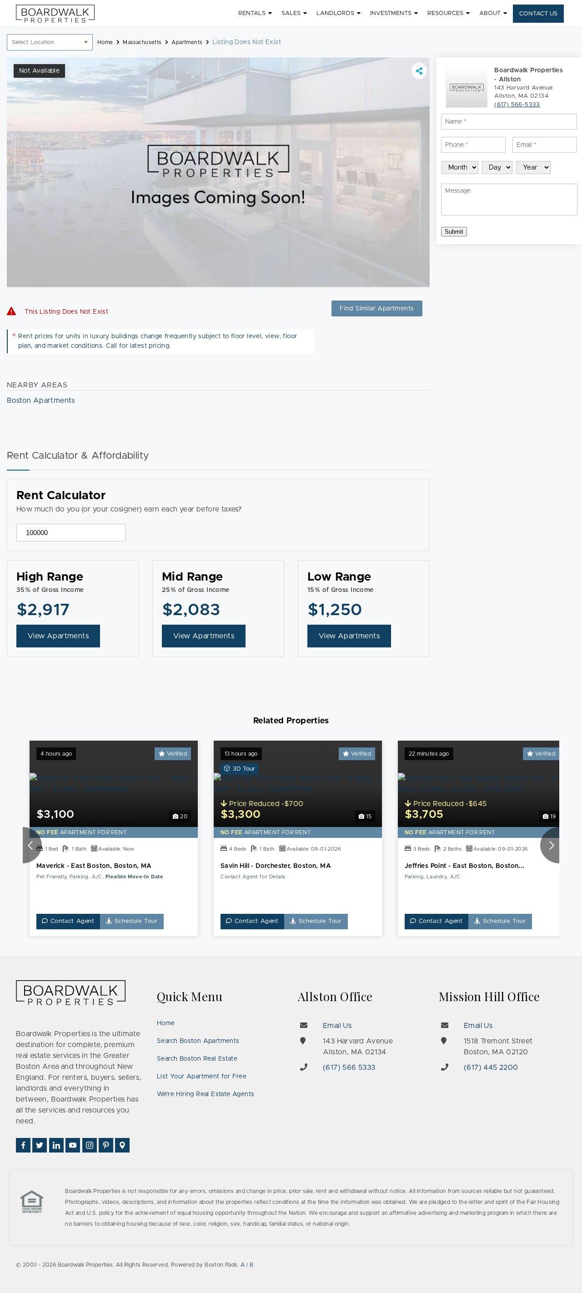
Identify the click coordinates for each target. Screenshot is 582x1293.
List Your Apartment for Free (201, 1076)
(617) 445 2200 (491, 1067)
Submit (454, 231)
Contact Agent (71, 921)
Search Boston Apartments (198, 1041)
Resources (445, 13)
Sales (291, 13)
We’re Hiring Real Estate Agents (205, 1094)
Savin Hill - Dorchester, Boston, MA (276, 866)
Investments (390, 13)
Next (549, 845)
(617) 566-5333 (517, 105)
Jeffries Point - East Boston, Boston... (465, 866)
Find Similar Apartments (377, 309)
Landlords (335, 13)
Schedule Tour (135, 921)
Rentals (252, 13)
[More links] (419, 71)
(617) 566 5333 (349, 1067)
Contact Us (538, 14)
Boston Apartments (41, 400)
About (490, 13)
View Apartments (58, 636)
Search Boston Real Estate (197, 1059)
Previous (32, 845)
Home (166, 1023)
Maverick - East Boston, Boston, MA (94, 866)
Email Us (337, 1025)
